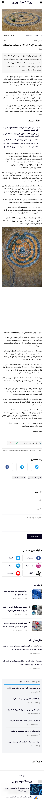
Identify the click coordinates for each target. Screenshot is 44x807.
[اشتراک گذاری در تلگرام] (22, 467)
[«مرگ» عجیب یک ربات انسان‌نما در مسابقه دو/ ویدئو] (37, 594)
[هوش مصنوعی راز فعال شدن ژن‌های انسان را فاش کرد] (36, 789)
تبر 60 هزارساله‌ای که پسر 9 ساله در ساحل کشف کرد (20, 143)
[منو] (41, 2)
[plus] (17, 442)
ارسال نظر (34, 536)
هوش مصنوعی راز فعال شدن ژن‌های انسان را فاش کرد (17, 789)
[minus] (11, 442)
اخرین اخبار (36, 681)
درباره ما (22, 775)
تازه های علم (35, 640)
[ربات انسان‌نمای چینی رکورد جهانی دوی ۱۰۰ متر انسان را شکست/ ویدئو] (37, 626)
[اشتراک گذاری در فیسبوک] (7, 467)
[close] (40, 781)
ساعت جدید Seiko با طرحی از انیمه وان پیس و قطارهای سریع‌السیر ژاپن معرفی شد (15, 610)
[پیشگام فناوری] (22, 2)
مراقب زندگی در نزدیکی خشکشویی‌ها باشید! (25, 731)
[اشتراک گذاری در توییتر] (36, 467)
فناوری (37, 585)
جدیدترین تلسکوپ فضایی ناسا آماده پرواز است (24, 720)
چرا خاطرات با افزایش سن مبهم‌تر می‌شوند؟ (26, 699)
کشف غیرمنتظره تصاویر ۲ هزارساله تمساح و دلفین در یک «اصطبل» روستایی (20, 129)
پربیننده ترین (24, 681)
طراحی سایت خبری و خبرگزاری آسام (19, 797)
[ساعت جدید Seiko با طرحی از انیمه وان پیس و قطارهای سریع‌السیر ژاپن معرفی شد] (37, 610)
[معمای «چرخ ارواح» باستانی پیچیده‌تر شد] (22, 20)
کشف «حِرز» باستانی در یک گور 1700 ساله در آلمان (21, 140)
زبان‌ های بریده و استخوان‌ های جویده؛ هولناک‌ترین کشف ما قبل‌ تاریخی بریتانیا (21, 135)
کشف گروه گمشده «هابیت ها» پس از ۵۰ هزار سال (20, 147)
